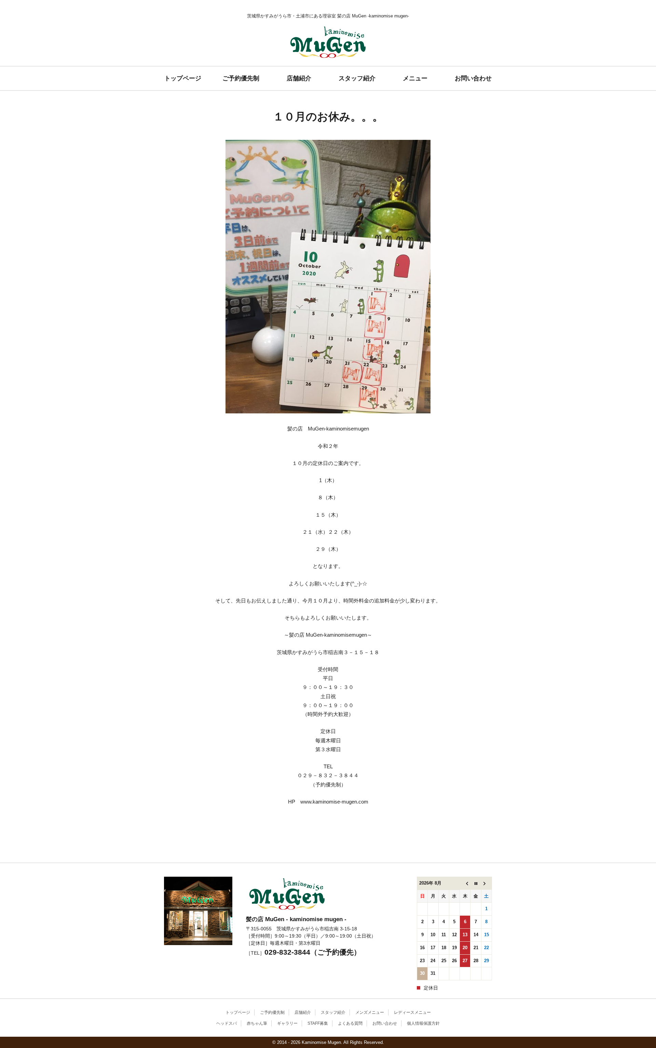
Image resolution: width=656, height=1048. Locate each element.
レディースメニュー (412, 1012)
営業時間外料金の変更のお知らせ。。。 (174, 852)
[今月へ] (475, 883)
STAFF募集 (318, 1023)
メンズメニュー (369, 1012)
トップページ (182, 78)
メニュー (415, 78)
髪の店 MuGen (287, 897)
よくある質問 (350, 1023)
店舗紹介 (299, 78)
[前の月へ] (465, 883)
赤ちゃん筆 (257, 1023)
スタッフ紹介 (357, 78)
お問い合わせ (473, 78)
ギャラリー (287, 1023)
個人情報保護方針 (423, 1023)
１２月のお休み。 (482, 846)
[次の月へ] (486, 883)
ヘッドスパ (226, 1023)
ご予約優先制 (240, 78)
